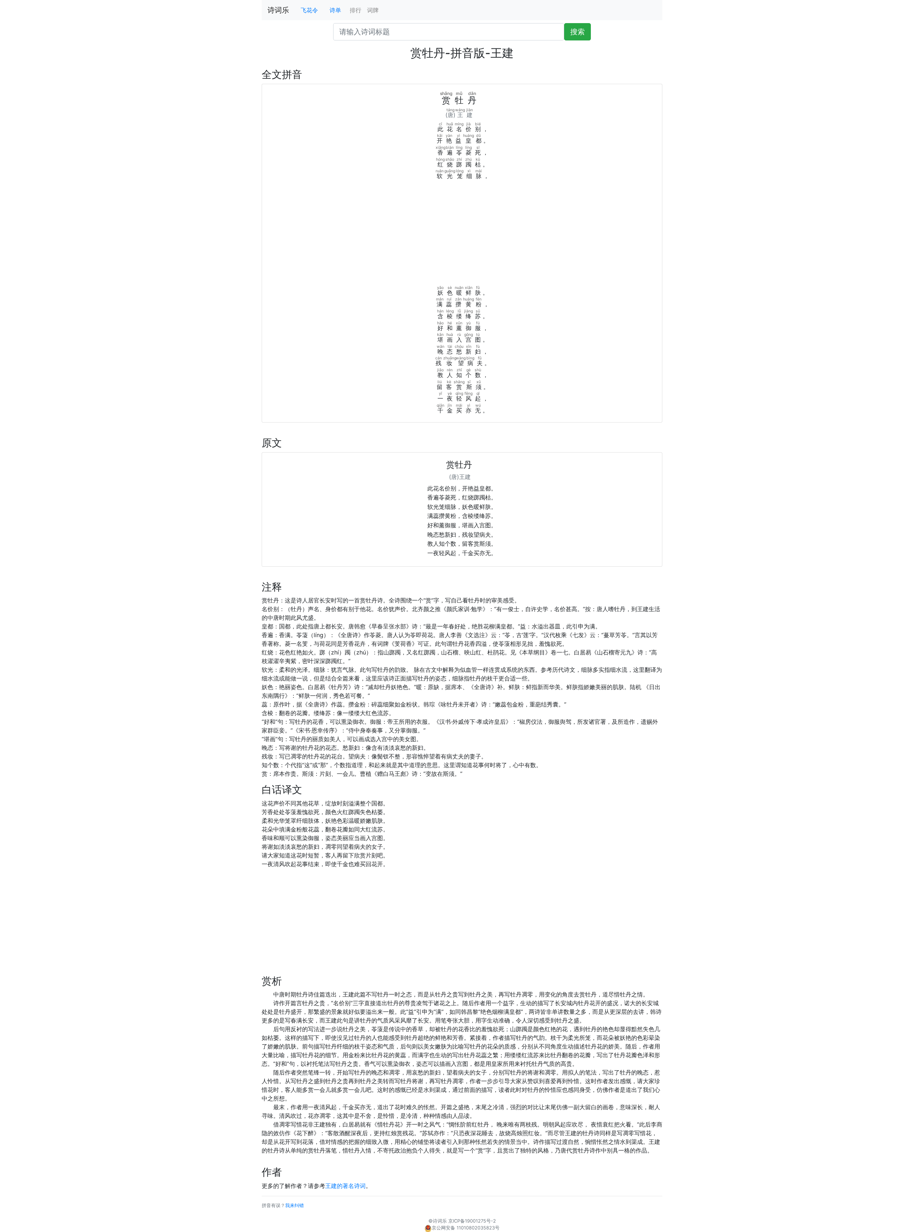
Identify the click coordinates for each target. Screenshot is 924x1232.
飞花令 (309, 10)
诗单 (335, 10)
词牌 (373, 10)
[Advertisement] (462, 234)
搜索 (577, 31)
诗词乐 (278, 10)
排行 (355, 10)
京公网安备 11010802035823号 (466, 1228)
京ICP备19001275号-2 (472, 1221)
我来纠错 (294, 1205)
